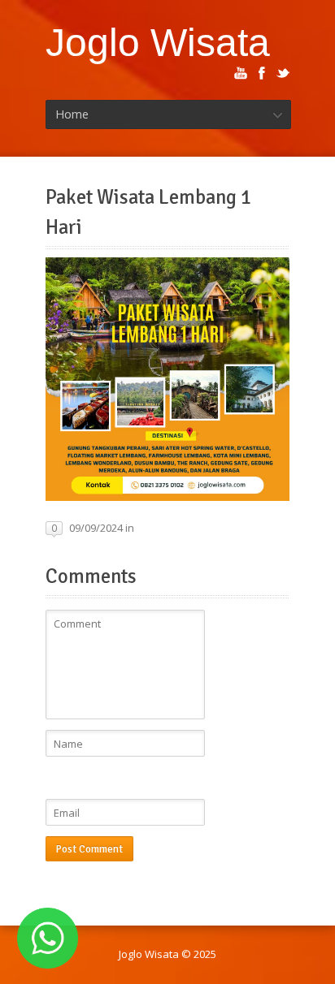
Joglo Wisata (158, 42)
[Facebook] (261, 73)
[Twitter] (282, 73)
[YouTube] (240, 73)
